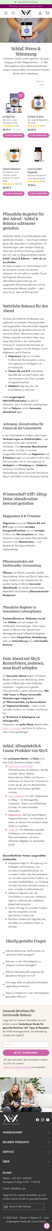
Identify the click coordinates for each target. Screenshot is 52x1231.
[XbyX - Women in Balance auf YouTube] (47, 1119)
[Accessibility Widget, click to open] (47, 1226)
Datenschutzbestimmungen (17, 1067)
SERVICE (8, 1152)
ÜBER (6, 1162)
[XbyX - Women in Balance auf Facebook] (37, 1119)
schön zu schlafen (12, 728)
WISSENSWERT (12, 1132)
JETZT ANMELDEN (26, 1052)
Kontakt (7, 1172)
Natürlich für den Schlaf (20, 766)
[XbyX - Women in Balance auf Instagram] (42, 1119)
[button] (14, 126)
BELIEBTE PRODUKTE (16, 1142)
